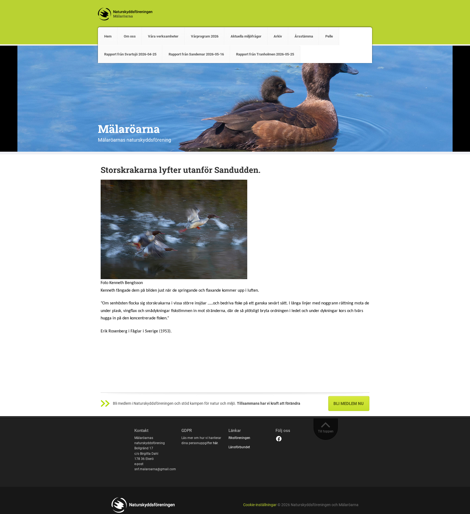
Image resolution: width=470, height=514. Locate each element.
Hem (108, 36)
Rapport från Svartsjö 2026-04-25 (130, 54)
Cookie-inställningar (260, 505)
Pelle (329, 36)
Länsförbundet (239, 447)
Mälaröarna (129, 129)
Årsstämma (304, 36)
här (215, 443)
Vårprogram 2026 (204, 36)
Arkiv (278, 36)
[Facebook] (279, 438)
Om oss (130, 36)
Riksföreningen (239, 438)
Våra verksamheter (163, 36)
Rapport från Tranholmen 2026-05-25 (265, 54)
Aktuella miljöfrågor (246, 36)
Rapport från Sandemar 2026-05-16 (196, 54)
